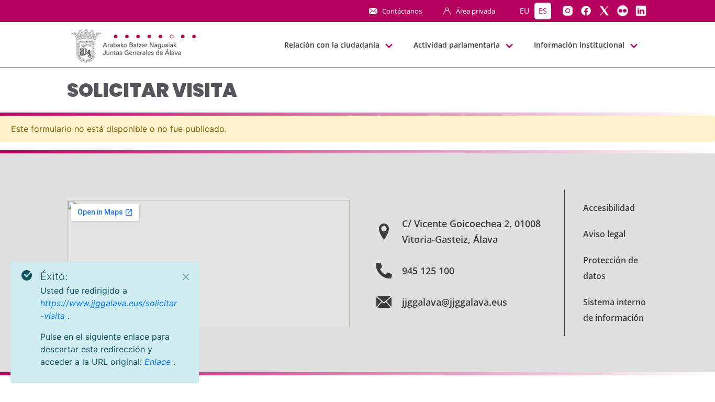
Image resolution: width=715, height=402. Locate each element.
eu (524, 11)
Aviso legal (604, 234)
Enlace (158, 361)
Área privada (475, 11)
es (543, 11)
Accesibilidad (609, 208)
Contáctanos (402, 11)
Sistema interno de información (614, 309)
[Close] (185, 277)
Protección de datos (610, 268)
